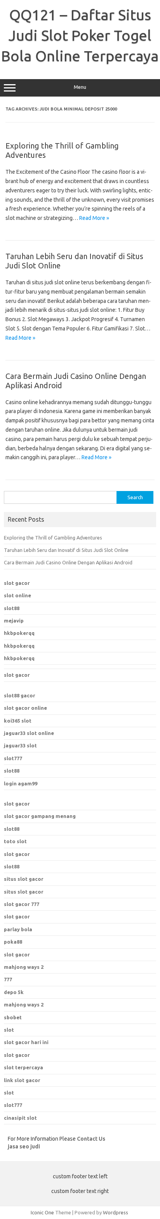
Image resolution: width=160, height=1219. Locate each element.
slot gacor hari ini (26, 1042)
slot (9, 1029)
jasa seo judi (24, 1146)
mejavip (14, 620)
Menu (80, 87)
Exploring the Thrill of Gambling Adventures (53, 537)
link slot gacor (22, 1080)
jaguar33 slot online (29, 733)
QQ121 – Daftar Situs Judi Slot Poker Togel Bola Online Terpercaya (80, 35)
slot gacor (17, 583)
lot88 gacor (19, 695)
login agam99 (20, 783)
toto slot (15, 841)
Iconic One (42, 1212)
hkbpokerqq (19, 633)
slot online (17, 595)
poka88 (13, 941)
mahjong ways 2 (23, 967)
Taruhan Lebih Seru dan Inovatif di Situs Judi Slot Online (66, 550)
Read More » (94, 218)
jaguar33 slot (20, 745)
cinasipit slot (20, 1117)
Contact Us (91, 1139)
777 (8, 979)
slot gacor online (25, 708)
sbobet (13, 1017)
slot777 (13, 758)
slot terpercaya (23, 1067)
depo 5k (14, 992)
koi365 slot (17, 720)
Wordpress (115, 1212)
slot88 (11, 608)
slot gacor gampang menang (40, 816)
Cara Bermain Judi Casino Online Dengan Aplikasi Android (68, 562)
